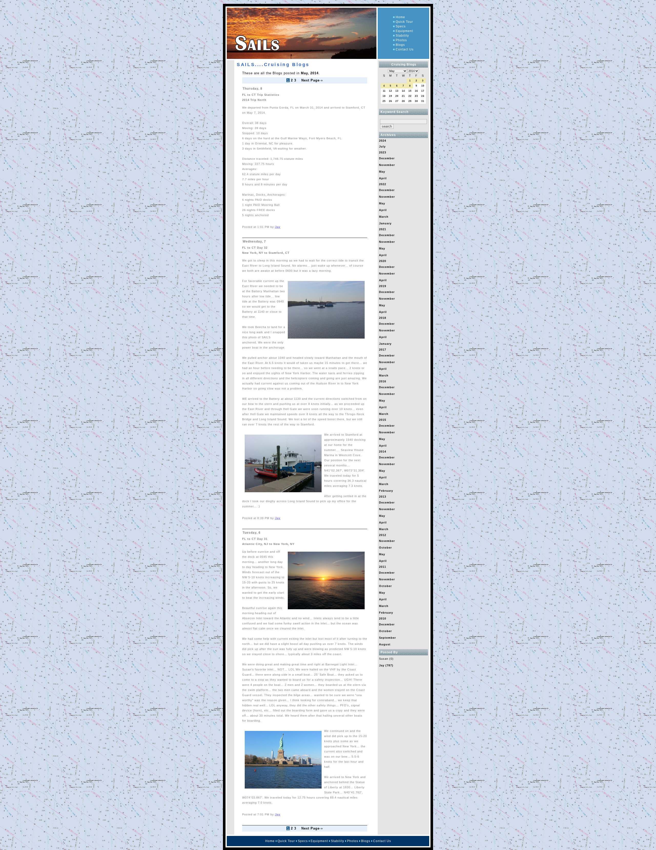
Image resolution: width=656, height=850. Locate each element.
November (387, 164)
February (386, 490)
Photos (401, 40)
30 (416, 101)
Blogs (400, 45)
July (382, 146)
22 (410, 96)
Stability (402, 35)
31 (422, 101)
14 (403, 91)
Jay (277, 226)
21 (403, 96)
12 (390, 91)
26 (390, 101)
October (385, 547)
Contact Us (405, 49)
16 (416, 91)
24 (422, 96)
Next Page (310, 80)
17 (422, 91)
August (385, 644)
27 (396, 101)
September (387, 637)
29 (410, 101)
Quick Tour (404, 22)
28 (403, 101)
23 (416, 96)
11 (384, 91)
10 (422, 86)
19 (390, 96)
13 (396, 91)
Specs (401, 26)
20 (396, 96)
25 (384, 101)
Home (400, 17)
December (387, 158)
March (383, 216)
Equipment (404, 31)
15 (410, 91)
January (385, 223)
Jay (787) (386, 665)
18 (384, 96)
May (382, 171)
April (383, 178)
